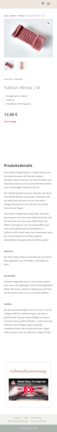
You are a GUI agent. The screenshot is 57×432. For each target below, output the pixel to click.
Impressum (36, 417)
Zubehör (13, 16)
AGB (26, 417)
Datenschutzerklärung (18, 421)
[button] (48, 23)
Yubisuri (21, 16)
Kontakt (16, 417)
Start (6, 16)
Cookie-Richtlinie (39, 421)
